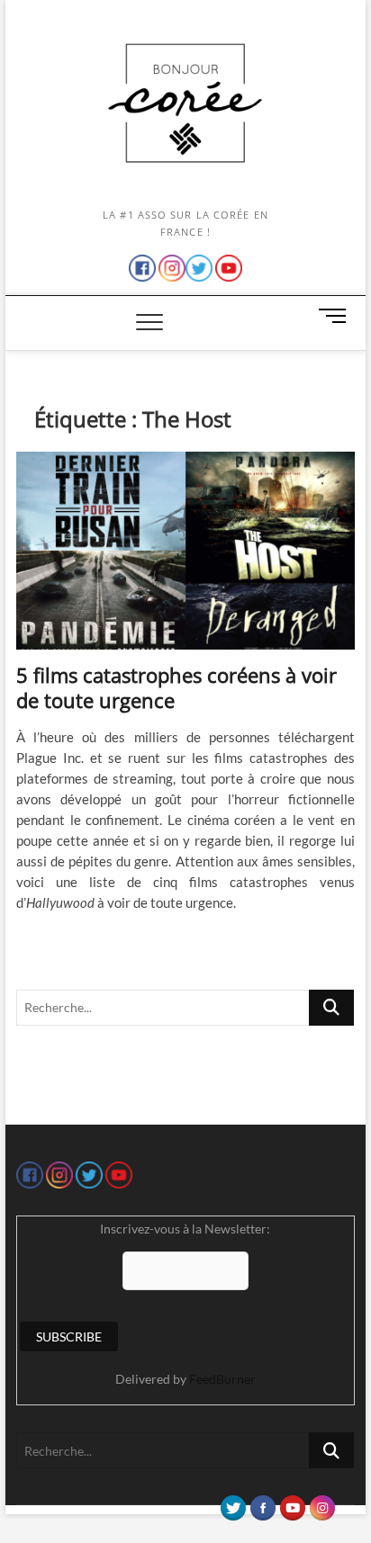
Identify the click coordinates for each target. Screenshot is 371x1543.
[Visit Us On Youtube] (292, 1503)
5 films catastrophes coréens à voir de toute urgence (176, 687)
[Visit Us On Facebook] (262, 1503)
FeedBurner (222, 1378)
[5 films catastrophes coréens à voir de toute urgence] (185, 551)
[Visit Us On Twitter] (233, 1503)
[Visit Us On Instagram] (322, 1503)
